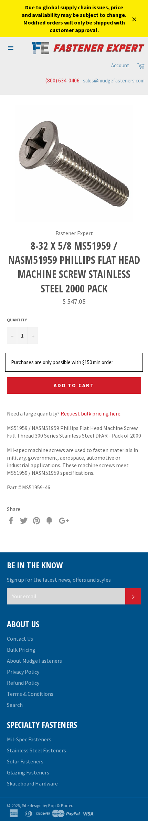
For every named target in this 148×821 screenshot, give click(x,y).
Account (120, 65)
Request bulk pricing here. (91, 413)
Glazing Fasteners (28, 772)
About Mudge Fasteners (34, 660)
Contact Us (20, 638)
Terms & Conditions (30, 693)
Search (15, 704)
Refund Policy (23, 682)
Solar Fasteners (25, 761)
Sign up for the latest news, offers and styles (59, 579)
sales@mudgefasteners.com (114, 80)
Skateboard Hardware (32, 783)
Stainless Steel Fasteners (36, 750)
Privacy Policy (23, 671)
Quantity (17, 319)
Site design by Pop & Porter (47, 805)
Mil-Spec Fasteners (29, 739)
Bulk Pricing (21, 649)
